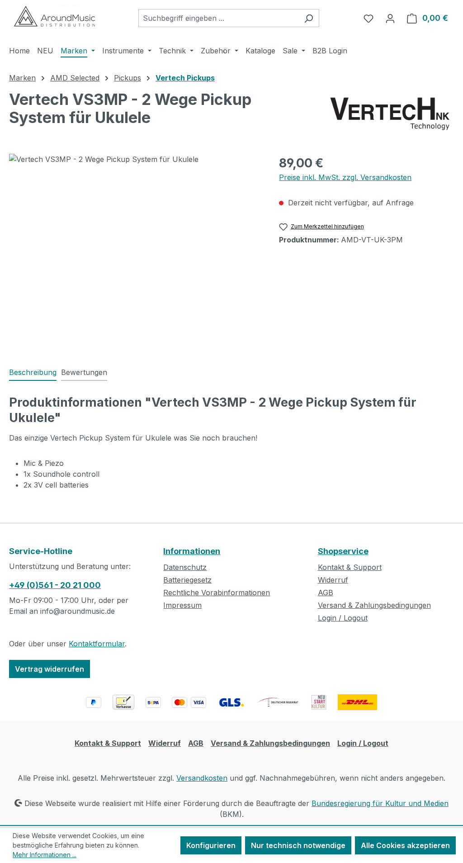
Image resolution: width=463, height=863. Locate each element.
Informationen (191, 551)
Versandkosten (201, 777)
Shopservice (343, 551)
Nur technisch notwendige (298, 845)
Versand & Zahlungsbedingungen (374, 605)
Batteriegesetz (187, 579)
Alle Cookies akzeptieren (405, 845)
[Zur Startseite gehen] (54, 16)
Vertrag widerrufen (49, 668)
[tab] (33, 373)
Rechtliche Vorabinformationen (216, 592)
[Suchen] (308, 18)
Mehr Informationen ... (44, 854)
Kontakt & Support (350, 567)
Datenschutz (185, 567)
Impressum (182, 605)
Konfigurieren (211, 845)
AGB (325, 592)
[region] (135, 251)
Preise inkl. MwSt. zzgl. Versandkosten (345, 177)
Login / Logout (343, 617)
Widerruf (333, 579)
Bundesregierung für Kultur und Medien (380, 803)
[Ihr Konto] (390, 18)
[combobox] (218, 18)
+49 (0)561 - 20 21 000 (55, 585)
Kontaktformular (97, 643)
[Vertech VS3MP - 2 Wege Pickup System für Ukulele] (135, 251)
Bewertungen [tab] (84, 372)
